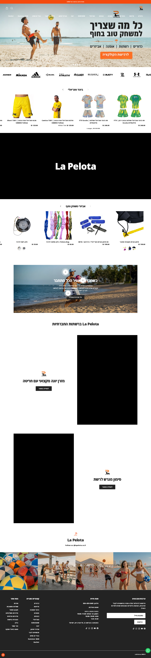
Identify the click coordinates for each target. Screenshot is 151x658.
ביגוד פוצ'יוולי (75, 89)
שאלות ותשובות (12, 606)
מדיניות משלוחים (12, 613)
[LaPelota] (141, 8)
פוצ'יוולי (92, 16)
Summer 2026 (23, 16)
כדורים (140, 16)
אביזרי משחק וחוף (75, 206)
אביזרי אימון (63, 16)
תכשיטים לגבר (49, 16)
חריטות (131, 16)
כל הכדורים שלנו (75, 297)
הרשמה (140, 622)
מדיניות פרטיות (12, 616)
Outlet (10, 16)
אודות (16, 603)
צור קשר (15, 626)
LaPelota (138, 654)
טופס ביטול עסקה (12, 629)
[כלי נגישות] (3, 655)
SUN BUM (81, 16)
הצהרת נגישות (12, 620)
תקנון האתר (13, 610)
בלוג (16, 623)
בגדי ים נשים (36, 16)
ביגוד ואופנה (121, 16)
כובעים (101, 16)
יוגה (72, 16)
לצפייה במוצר (44, 388)
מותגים (110, 16)
